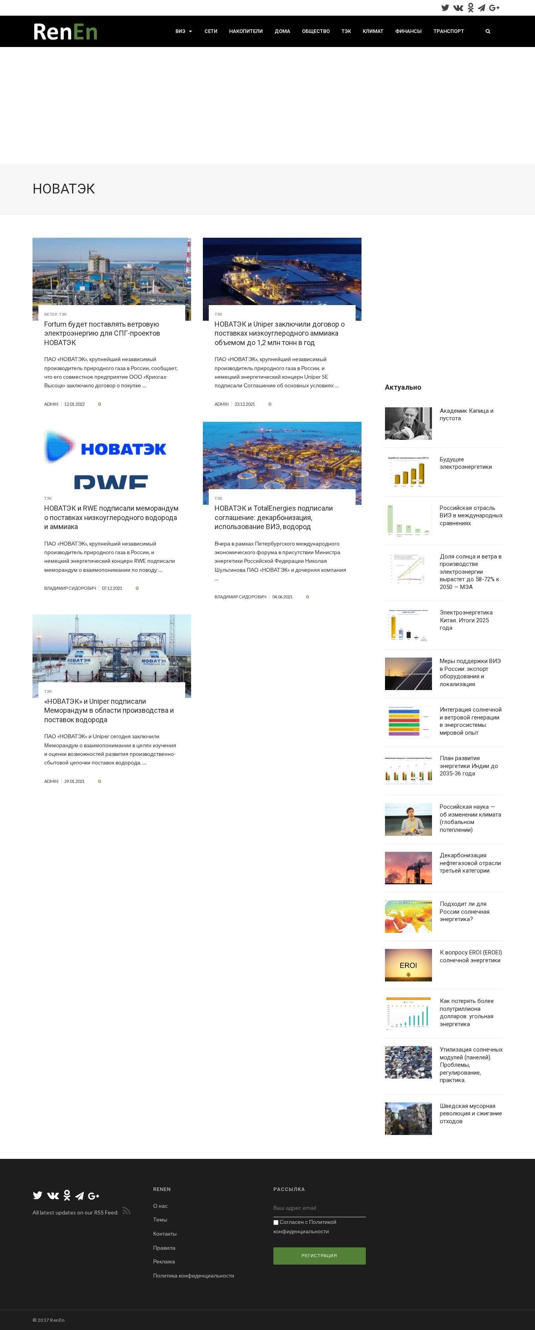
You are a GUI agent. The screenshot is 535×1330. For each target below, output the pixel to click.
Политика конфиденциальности (193, 1275)
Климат (373, 31)
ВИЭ (180, 31)
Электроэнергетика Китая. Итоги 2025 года (466, 620)
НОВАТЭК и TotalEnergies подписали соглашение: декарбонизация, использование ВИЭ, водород (274, 517)
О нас (160, 1205)
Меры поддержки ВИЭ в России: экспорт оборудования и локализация (470, 673)
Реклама (164, 1261)
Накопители (246, 31)
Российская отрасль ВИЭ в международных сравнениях (471, 515)
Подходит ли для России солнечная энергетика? (465, 911)
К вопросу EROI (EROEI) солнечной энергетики (471, 956)
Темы (160, 1219)
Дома (282, 31)
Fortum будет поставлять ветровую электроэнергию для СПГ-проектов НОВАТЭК (102, 333)
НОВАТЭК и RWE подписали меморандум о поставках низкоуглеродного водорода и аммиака (111, 517)
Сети (210, 31)
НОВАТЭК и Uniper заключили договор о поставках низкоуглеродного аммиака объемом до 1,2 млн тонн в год (280, 333)
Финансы (408, 31)
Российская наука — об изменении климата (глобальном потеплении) (470, 818)
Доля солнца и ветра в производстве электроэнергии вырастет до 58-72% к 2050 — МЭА (471, 572)
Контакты (165, 1233)
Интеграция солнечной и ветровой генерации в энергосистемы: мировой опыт (471, 721)
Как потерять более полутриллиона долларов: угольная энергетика (467, 1013)
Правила (164, 1247)
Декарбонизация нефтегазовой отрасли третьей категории (470, 863)
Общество (316, 31)
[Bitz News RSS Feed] (125, 1212)
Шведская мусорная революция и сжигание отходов (471, 1113)
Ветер (51, 314)
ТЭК (346, 31)
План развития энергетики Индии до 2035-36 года (469, 766)
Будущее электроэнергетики (466, 463)
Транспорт (449, 31)
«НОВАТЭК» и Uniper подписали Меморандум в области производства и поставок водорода (109, 710)
